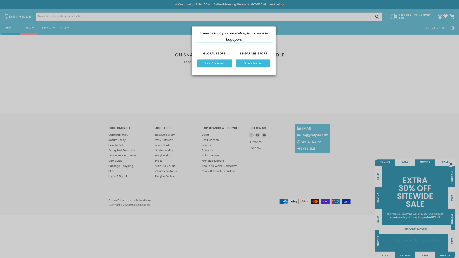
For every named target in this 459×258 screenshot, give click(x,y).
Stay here (252, 63)
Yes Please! (215, 63)
